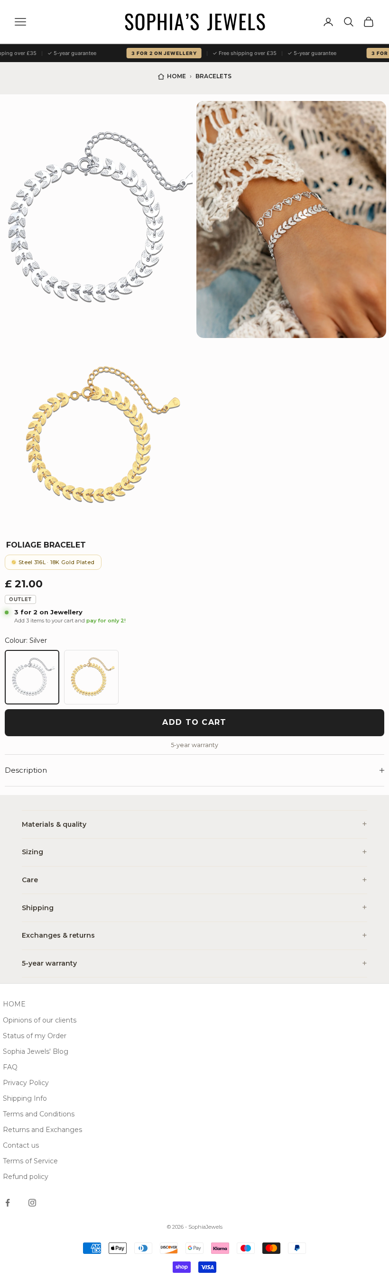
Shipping (38, 908)
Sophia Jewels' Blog (35, 1051)
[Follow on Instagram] (32, 1202)
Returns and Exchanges (42, 1129)
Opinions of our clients (39, 1020)
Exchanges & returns (58, 935)
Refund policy (25, 1176)
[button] (98, 219)
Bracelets (213, 76)
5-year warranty (49, 963)
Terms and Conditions (38, 1114)
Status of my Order (34, 1036)
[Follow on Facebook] (7, 1202)
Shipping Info (25, 1098)
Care (30, 880)
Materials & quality (54, 824)
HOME (14, 1004)
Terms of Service (30, 1161)
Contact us (21, 1145)
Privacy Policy (26, 1082)
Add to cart (194, 722)
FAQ (10, 1067)
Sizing (32, 852)
